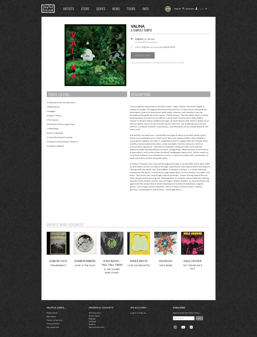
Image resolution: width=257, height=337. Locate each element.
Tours (131, 8)
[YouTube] (183, 327)
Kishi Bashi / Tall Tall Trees (112, 263)
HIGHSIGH (165, 261)
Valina (137, 26)
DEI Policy (51, 316)
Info (145, 8)
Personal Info (53, 327)
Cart (201, 9)
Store (85, 8)
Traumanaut (58, 265)
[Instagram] (175, 327)
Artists (68, 8)
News (116, 8)
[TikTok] (191, 327)
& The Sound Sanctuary (112, 271)
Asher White (139, 261)
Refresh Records (96, 327)
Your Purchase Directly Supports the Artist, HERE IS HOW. (157, 62)
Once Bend (165, 265)
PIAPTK (92, 324)
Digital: (146, 40)
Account (190, 9)
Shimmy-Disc (95, 313)
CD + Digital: (155, 47)
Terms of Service (54, 320)
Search (177, 9)
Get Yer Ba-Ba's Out (192, 267)
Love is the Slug (85, 265)
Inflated (92, 321)
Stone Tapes (94, 316)
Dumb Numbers (85, 261)
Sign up (142, 313)
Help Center (52, 313)
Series (100, 8)
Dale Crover (193, 261)
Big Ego (92, 319)
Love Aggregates (139, 265)
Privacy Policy (53, 324)
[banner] (48, 8)
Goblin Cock (58, 261)
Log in (133, 313)
